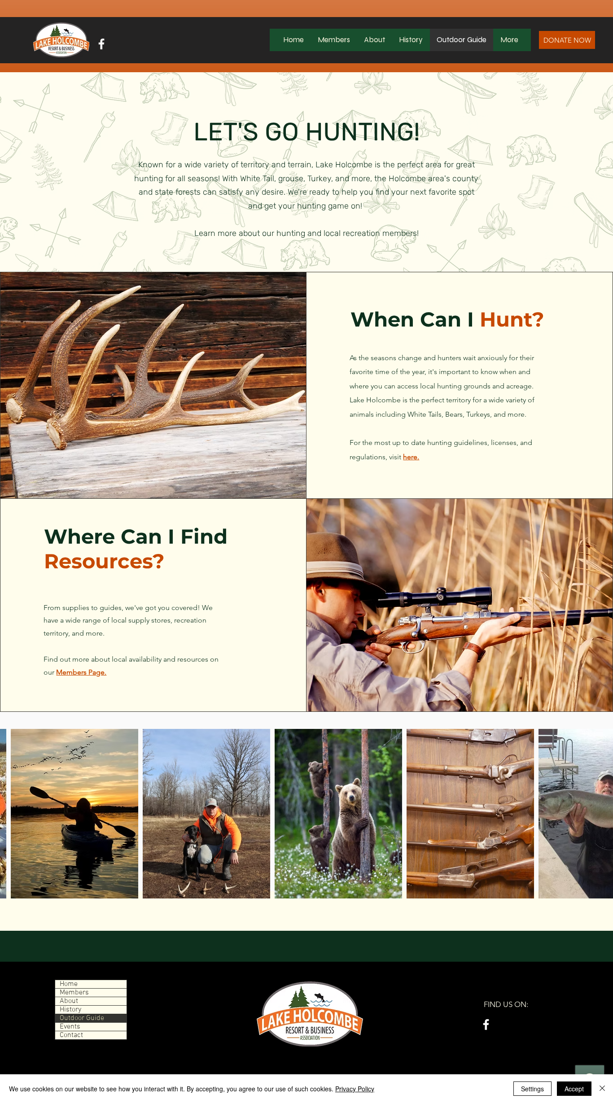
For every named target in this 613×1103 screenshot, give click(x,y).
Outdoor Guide (82, 1018)
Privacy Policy (354, 1088)
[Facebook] (101, 44)
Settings (532, 1088)
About (69, 1001)
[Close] (602, 1088)
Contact (71, 1035)
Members (74, 993)
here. (411, 457)
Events (70, 1027)
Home (69, 984)
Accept (574, 1088)
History (70, 1010)
